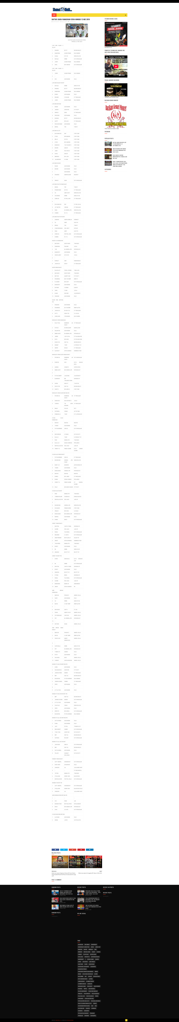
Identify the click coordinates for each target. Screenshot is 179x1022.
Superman (93, 1008)
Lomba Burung (72, 21)
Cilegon (98, 951)
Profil (96, 996)
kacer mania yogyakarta (83, 966)
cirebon (80, 954)
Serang (94, 1003)
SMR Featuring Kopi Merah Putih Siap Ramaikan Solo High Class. (119, 150)
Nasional (80, 988)
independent (81, 959)
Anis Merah (87, 944)
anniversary (94, 944)
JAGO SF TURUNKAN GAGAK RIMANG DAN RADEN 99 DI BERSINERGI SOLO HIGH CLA (66, 892)
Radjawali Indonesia (95, 1001)
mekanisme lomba (82, 986)
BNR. (95, 949)
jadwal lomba (90, 959)
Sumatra (88, 1008)
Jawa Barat (85, 961)
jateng (79, 961)
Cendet (93, 951)
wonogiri (87, 1015)
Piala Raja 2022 (81, 996)
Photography (87, 993)
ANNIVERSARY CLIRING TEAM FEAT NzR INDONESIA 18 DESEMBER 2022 (93, 863)
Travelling (80, 1015)
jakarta (97, 959)
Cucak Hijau (85, 954)
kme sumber (80, 976)
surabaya (80, 1010)
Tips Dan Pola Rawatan (83, 1013)
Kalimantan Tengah (82, 969)
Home (54, 15)
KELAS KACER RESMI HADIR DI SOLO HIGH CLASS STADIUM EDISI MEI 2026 (68, 899)
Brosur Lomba (87, 951)
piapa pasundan (90, 996)
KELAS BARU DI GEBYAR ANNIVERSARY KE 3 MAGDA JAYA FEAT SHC (120, 156)
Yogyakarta (93, 1015)
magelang (90, 983)
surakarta (86, 1010)
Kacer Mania (91, 964)
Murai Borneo (97, 986)
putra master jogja (89, 998)
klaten (95, 974)
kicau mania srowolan (88, 974)
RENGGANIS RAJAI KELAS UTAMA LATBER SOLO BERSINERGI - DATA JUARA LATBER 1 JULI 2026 (92, 892)
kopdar (90, 976)
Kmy (85, 976)
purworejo (80, 998)
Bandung (80, 949)
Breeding (80, 951)
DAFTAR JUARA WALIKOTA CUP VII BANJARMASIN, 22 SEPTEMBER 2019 (119, 144)
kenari (79, 974)
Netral (85, 988)
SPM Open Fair (81, 1008)
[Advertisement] (77, 836)
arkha (92, 947)
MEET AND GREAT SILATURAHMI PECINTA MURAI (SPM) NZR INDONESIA (60, 863)
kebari (96, 971)
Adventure (55, 857)
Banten (85, 949)
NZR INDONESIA (92, 988)
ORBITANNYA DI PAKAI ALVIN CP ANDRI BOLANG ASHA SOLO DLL (67, 906)
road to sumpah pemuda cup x (85, 1003)
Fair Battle (87, 956)
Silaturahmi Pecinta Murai (84, 1005)
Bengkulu (91, 949)
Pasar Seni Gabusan (93, 991)
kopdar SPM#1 (96, 976)
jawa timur (80, 964)
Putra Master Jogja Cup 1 (83, 1001)
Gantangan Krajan (95, 956)
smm (92, 1005)
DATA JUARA (80, 956)
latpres (91, 978)
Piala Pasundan (95, 993)
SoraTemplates (58, 1020)
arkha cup (98, 947)
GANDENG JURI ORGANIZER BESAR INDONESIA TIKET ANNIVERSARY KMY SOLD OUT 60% (76, 863)
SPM (96, 1005)
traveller (92, 1013)
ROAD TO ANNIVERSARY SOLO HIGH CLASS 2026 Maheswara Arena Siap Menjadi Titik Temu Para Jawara (120, 164)
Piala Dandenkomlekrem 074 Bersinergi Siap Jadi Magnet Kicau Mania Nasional (92, 899)
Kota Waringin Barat (82, 978)
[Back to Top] (126, 1020)
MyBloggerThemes (70, 1020)
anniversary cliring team (83, 947)
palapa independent (82, 991)
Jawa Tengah (92, 961)
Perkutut (80, 993)
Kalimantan (93, 966)
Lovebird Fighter (90, 981)
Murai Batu (89, 986)
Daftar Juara (93, 954)
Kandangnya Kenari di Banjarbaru (85, 971)
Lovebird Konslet (82, 983)
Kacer (86, 964)
